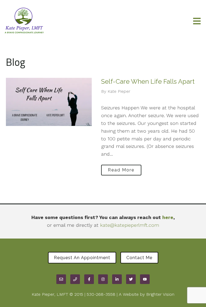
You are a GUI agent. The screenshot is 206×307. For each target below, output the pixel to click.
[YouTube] (145, 279)
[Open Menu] (197, 21)
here (167, 217)
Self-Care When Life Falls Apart (147, 81)
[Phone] (75, 279)
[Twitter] (131, 279)
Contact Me (139, 257)
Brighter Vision (160, 294)
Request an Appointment (82, 257)
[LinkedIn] (117, 279)
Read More (121, 169)
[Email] (61, 279)
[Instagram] (103, 279)
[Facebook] (89, 279)
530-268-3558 (101, 294)
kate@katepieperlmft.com (129, 225)
